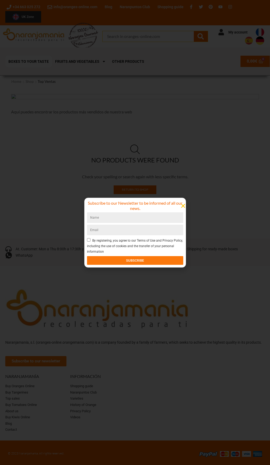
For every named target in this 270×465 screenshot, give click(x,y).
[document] (135, 232)
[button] (183, 206)
